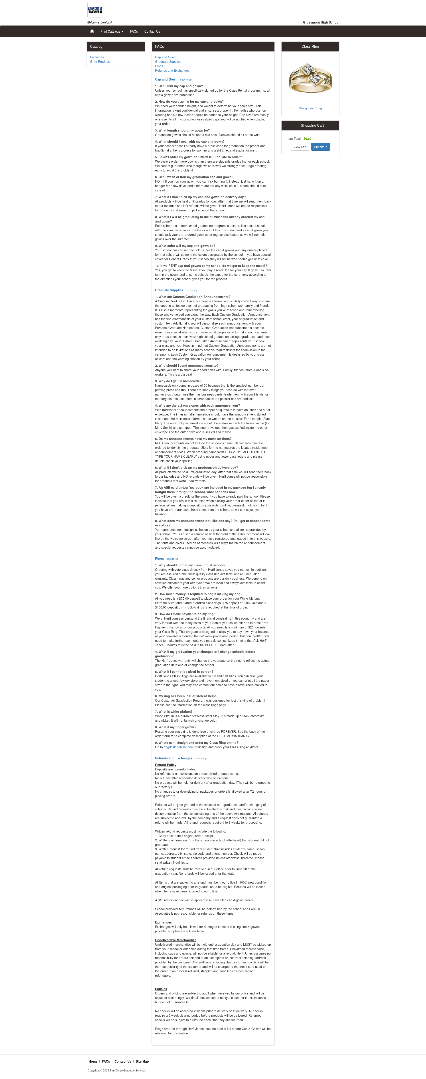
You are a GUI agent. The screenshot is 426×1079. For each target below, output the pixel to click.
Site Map (142, 1061)
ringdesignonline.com (179, 747)
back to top (186, 79)
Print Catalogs (111, 31)
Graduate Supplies (168, 61)
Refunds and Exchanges (172, 70)
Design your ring (310, 108)
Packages (97, 57)
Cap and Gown (165, 57)
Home (93, 1061)
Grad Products (100, 61)
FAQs (134, 31)
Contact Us (152, 31)
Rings (159, 66)
